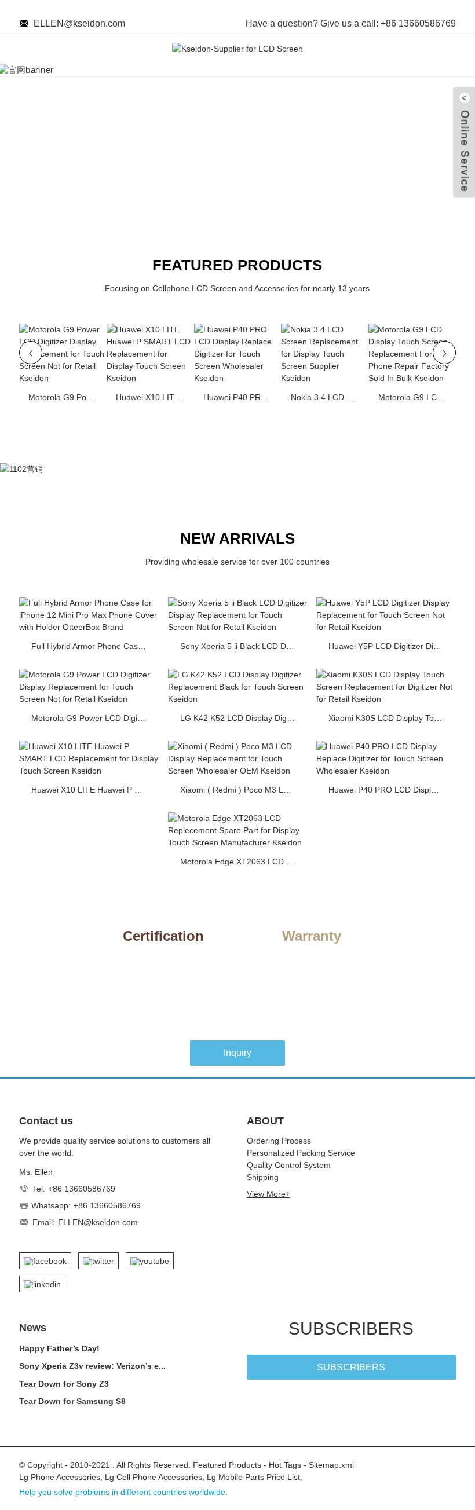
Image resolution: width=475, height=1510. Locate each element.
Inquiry (237, 1053)
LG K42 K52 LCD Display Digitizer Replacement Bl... (241, 718)
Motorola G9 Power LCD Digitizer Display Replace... (64, 397)
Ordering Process (279, 1140)
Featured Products (227, 1464)
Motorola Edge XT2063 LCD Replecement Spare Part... (241, 861)
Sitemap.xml (331, 1464)
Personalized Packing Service (301, 1152)
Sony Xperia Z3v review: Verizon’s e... (92, 1365)
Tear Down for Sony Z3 (64, 1383)
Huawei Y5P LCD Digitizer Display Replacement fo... (389, 646)
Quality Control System (289, 1165)
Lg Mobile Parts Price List (253, 1477)
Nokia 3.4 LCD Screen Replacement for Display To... (327, 397)
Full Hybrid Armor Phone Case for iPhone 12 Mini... (92, 646)
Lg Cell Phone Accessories (153, 1477)
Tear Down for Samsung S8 (72, 1401)
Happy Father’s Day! (59, 1348)
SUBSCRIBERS (351, 1367)
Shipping (263, 1177)
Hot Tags (285, 1464)
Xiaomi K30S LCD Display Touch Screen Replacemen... (389, 718)
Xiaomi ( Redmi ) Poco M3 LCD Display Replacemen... (241, 789)
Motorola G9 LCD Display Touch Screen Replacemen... (414, 397)
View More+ (268, 1194)
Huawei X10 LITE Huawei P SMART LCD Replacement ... (152, 397)
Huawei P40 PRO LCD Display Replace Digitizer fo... (239, 397)
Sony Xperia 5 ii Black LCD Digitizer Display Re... (241, 646)
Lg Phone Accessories (59, 1477)
